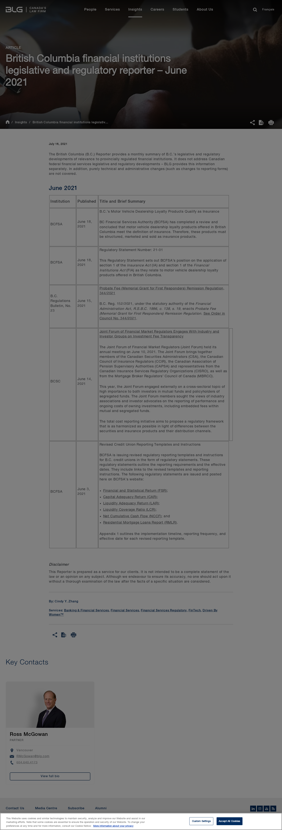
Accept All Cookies (229, 821)
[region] (141, 821)
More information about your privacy (113, 826)
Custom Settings (201, 821)
